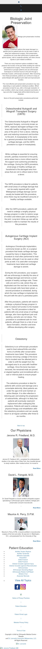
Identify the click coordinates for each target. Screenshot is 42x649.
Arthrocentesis (23, 568)
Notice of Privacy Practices (21, 598)
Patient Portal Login (21, 614)
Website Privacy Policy (21, 622)
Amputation (23, 558)
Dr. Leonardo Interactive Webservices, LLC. (22, 638)
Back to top (21, 426)
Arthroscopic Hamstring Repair (23, 570)
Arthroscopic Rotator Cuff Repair (23, 572)
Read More (36, 468)
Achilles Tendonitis (23, 553)
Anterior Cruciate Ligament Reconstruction (23, 566)
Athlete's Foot (23, 574)
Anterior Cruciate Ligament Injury (23, 564)
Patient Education (21, 606)
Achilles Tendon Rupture (23, 551)
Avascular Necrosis (23, 576)
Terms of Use (21, 630)
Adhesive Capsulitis (23, 556)
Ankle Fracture (23, 560)
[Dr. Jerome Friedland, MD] (21, 648)
